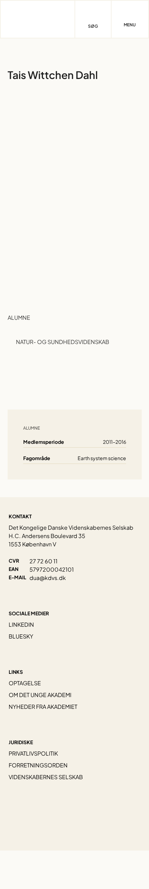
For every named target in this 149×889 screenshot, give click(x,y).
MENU (130, 25)
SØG (93, 26)
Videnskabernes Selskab (46, 777)
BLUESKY (21, 636)
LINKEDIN (21, 624)
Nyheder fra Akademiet (43, 706)
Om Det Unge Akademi (40, 694)
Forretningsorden (38, 765)
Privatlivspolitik (33, 753)
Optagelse (25, 683)
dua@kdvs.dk (47, 577)
